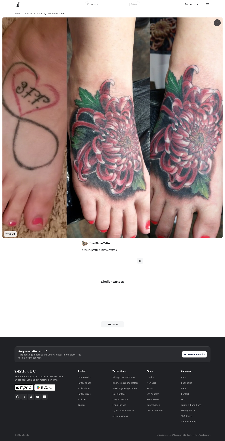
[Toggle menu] (207, 4)
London (150, 377)
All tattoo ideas (120, 415)
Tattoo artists (85, 377)
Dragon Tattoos (120, 399)
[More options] (217, 22)
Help (183, 388)
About (184, 377)
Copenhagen (153, 404)
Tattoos (134, 4)
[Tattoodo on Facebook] (44, 397)
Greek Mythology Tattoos (125, 388)
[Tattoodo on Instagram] (18, 397)
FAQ (183, 399)
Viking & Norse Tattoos (124, 377)
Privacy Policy (188, 410)
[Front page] (17, 4)
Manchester (153, 399)
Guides (81, 404)
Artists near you (155, 410)
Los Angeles (153, 393)
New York (151, 382)
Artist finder (84, 388)
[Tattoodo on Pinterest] (31, 397)
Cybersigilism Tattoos (123, 410)
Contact (185, 393)
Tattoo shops (84, 382)
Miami (150, 388)
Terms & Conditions (191, 404)
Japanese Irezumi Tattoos (125, 382)
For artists (191, 4)
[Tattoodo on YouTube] (38, 397)
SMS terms (186, 415)
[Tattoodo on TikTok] (24, 397)
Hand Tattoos (119, 404)
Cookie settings (189, 421)
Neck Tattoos (119, 393)
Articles (82, 399)
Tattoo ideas (84, 393)
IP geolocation (204, 435)
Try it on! (10, 233)
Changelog (186, 382)
